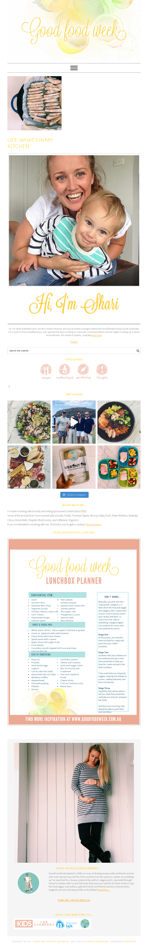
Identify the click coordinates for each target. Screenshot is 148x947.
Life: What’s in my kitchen (30, 143)
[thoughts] (102, 372)
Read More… (104, 889)
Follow (74, 341)
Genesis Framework (97, 941)
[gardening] (83, 372)
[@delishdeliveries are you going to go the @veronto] (73, 467)
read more (96, 335)
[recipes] (46, 372)
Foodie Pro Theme (43, 941)
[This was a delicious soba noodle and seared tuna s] (29, 422)
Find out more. (94, 524)
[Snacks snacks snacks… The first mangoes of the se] (119, 467)
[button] (74, 632)
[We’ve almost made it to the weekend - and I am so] (29, 467)
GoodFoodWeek (74, 18)
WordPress (130, 941)
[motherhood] (65, 372)
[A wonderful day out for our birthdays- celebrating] (73, 422)
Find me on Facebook (74, 900)
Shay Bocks (63, 941)
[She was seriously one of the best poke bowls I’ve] (119, 422)
